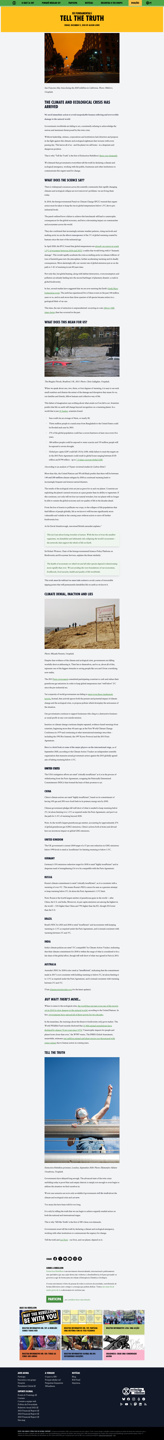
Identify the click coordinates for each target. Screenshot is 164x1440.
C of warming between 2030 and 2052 (65, 251)
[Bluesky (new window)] (65, 1259)
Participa (73, 3)
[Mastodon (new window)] (135, 1404)
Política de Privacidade (27, 1404)
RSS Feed (76, 1379)
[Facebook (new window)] (55, 1258)
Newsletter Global (26, 1386)
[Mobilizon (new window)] (138, 1399)
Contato (21, 1398)
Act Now (64, 1240)
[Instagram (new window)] (75, 1259)
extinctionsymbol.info (105, 1435)
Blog (74, 1376)
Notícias (89, 3)
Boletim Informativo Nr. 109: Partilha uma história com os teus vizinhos (81, 1329)
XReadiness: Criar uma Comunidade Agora (121, 1355)
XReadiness (50, 1386)
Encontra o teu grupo (111, 3)
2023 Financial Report (27, 1410)
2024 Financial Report (27, 1413)
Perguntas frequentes (54, 1382)
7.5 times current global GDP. (89, 460)
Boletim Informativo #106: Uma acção (122, 1328)
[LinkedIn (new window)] (140, 1404)
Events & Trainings (26, 1394)
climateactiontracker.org (61, 990)
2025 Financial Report (27, 1416)
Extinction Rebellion (54, 1271)
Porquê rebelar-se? (51, 3)
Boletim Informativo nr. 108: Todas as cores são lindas (39, 1355)
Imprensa (76, 1382)
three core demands (108, 156)
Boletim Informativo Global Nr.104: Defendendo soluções (80, 1355)
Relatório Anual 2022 (27, 1407)
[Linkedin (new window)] (80, 1259)
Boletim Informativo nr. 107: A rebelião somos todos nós (39, 1329)
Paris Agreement (60, 679)
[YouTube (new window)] (126, 1404)
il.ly (114, 1435)
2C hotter (63, 411)
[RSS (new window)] (145, 1404)
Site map (21, 1420)
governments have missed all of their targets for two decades (76, 1015)
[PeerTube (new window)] (121, 1404)
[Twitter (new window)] (60, 1259)
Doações (135, 3)
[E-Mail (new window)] (70, 1259)
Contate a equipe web (27, 1401)
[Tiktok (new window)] (143, 1399)
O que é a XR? (28, 3)
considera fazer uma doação (78, 1300)
